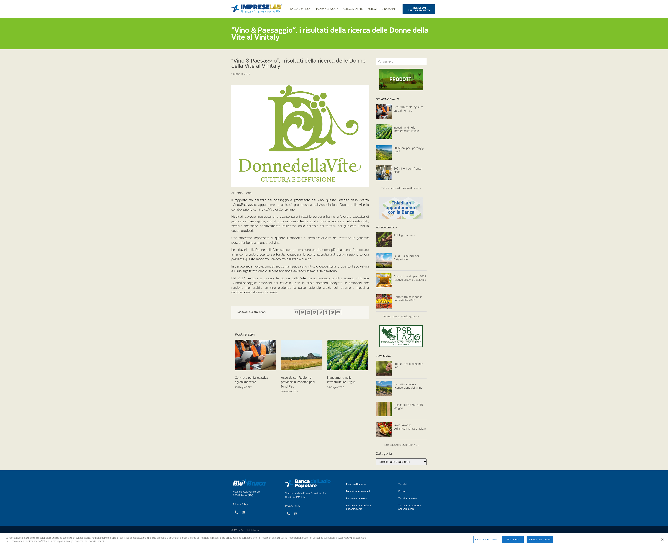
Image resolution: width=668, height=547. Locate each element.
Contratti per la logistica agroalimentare (408, 109)
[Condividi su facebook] (297, 312)
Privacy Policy (240, 504)
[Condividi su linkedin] (309, 312)
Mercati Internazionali (382, 9)
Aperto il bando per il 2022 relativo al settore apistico (410, 278)
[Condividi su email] (338, 312)
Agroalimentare (353, 9)
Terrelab (402, 484)
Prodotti (402, 491)
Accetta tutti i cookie (539, 539)
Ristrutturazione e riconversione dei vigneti (409, 386)
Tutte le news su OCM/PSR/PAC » (401, 445)
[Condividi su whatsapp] (320, 312)
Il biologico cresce (404, 235)
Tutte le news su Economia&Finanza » (401, 188)
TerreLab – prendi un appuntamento (409, 507)
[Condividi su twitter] (303, 312)
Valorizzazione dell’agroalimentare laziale (410, 427)
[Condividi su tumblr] (326, 312)
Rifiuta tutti (513, 539)
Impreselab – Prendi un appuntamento (358, 507)
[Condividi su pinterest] (332, 312)
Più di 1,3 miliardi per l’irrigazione (406, 257)
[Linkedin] (243, 512)
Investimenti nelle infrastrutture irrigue (406, 129)
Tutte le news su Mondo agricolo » (401, 316)
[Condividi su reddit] (314, 312)
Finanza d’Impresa (299, 9)
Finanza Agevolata (326, 9)
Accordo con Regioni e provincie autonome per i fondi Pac (298, 382)
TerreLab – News (407, 498)
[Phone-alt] (236, 512)
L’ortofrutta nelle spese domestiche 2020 (408, 298)
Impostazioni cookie (486, 539)
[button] (419, 9)
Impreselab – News (356, 498)
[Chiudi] (662, 539)
